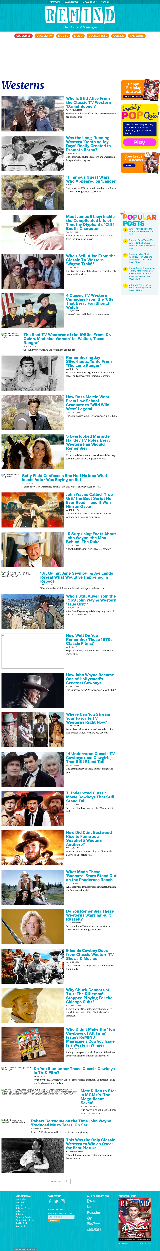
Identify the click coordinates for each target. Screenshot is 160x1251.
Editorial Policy (23, 1208)
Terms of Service (24, 1217)
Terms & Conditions (25, 1220)
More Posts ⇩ (59, 1181)
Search (105, 1)
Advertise (20, 1211)
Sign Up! (129, 165)
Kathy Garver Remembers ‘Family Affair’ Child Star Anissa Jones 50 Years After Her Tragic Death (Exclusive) (142, 273)
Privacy (19, 1214)
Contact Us (21, 1226)
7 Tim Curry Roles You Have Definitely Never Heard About (140, 288)
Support (20, 1202)
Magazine (55, 1)
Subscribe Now (133, 96)
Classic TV (44, 36)
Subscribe (23, 36)
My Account (90, 1)
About (19, 1205)
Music (78, 36)
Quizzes (118, 36)
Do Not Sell (21, 1223)
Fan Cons (137, 36)
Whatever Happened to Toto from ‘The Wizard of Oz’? (141, 232)
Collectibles (98, 36)
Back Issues (71, 1)
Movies (63, 36)
